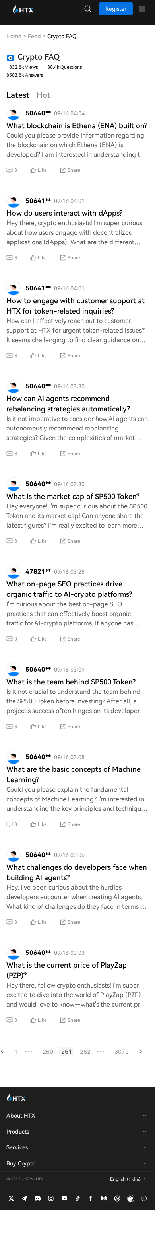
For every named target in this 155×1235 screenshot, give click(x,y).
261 (66, 1051)
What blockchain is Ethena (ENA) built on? (76, 125)
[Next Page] (140, 1052)
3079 (121, 1051)
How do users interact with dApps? (64, 213)
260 (48, 1051)
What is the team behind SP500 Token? (71, 682)
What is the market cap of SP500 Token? (73, 496)
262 (85, 1051)
